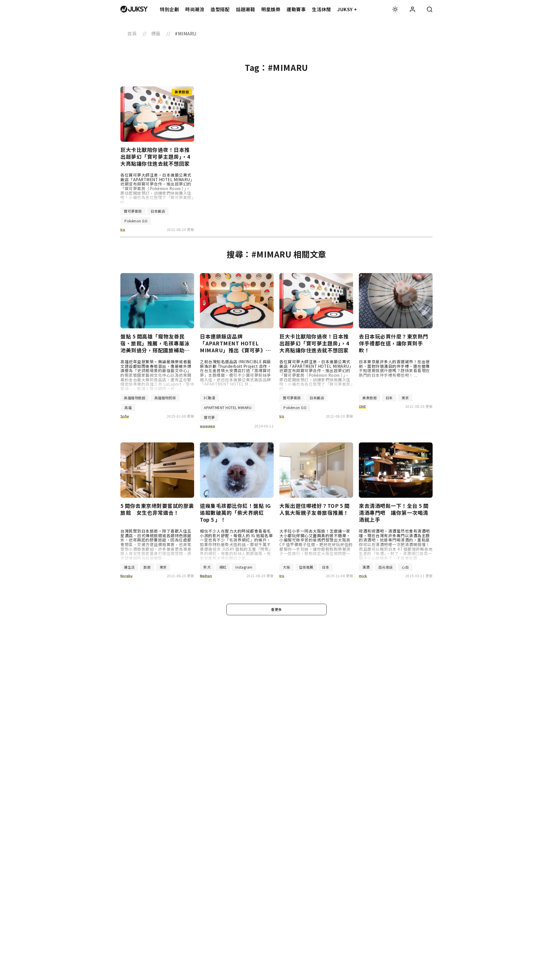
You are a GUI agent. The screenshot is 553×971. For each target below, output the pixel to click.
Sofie (124, 416)
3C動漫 (209, 397)
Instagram (244, 567)
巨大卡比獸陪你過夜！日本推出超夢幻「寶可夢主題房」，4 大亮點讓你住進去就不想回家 (155, 156)
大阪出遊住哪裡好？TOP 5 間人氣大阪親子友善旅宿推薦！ (314, 509)
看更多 (276, 609)
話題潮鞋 (245, 9)
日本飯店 (158, 211)
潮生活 (129, 567)
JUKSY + (347, 9)
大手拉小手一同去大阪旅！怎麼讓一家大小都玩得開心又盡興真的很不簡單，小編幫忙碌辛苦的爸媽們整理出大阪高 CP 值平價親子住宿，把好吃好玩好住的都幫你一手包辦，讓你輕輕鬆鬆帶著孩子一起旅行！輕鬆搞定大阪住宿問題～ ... (316, 544)
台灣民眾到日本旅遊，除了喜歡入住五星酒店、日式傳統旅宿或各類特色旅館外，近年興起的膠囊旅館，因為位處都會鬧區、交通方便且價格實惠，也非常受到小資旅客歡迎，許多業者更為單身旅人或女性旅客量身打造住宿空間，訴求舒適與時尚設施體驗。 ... (156, 544)
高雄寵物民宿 (165, 397)
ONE (362, 406)
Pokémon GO (135, 220)
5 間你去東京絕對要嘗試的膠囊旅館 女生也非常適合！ (157, 509)
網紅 (223, 567)
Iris (122, 229)
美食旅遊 (369, 397)
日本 (389, 397)
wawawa (207, 425)
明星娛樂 (270, 9)
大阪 (286, 567)
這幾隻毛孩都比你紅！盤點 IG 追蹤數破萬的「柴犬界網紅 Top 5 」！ (235, 512)
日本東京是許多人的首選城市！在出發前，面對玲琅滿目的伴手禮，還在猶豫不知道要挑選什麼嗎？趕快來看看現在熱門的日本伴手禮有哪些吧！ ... (394, 368)
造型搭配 (220, 9)
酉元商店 (385, 567)
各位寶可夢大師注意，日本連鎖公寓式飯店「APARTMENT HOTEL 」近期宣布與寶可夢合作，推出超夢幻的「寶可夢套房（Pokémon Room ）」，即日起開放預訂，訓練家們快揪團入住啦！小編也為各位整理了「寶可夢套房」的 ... (157, 188)
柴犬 (207, 567)
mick (363, 575)
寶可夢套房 (133, 211)
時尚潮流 (194, 9)
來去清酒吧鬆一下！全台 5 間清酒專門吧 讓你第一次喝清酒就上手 (394, 512)
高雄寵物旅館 (134, 397)
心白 (405, 567)
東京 (405, 397)
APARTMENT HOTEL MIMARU (227, 407)
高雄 (128, 407)
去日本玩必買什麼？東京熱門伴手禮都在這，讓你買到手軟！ (393, 343)
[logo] (134, 9)
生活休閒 (321, 9)
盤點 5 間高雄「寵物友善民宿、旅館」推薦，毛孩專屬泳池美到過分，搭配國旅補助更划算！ (155, 343)
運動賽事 (296, 9)
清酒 (366, 567)
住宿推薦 (306, 567)
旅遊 (147, 567)
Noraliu (126, 575)
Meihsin (206, 575)
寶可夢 (209, 417)
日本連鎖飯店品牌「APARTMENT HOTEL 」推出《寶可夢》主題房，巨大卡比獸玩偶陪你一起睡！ (235, 343)
